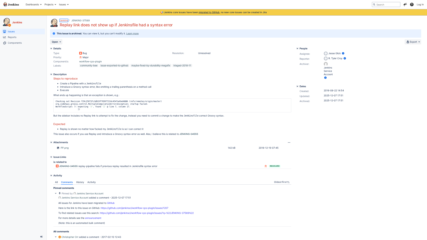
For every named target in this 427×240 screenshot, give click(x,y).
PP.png (65, 147)
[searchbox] (386, 4)
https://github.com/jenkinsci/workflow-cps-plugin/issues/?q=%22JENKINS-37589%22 (147, 213)
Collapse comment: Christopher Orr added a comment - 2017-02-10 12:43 (55, 237)
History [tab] (80, 182)
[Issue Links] (51, 157)
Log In (420, 4)
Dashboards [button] (32, 4)
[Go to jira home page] (11, 4)
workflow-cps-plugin (90, 61)
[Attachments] (51, 142)
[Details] (51, 48)
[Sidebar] (41, 236)
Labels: (57, 65)
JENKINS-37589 (80, 20)
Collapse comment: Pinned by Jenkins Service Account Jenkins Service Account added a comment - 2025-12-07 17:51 (55, 193)
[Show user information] (343, 53)
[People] (297, 48)
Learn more (132, 33)
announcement (93, 217)
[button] (405, 4)
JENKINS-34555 (68, 166)
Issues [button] (62, 4)
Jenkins (64, 20)
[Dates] (297, 86)
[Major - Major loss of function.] (80, 57)
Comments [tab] (67, 182)
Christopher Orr (70, 237)
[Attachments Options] (289, 142)
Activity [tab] (91, 182)
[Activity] (51, 175)
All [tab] (56, 182)
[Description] (51, 74)
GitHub (111, 203)
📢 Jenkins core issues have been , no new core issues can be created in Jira (213, 12)
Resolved (275, 166)
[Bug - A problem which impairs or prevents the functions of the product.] (80, 53)
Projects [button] (49, 4)
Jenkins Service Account (90, 193)
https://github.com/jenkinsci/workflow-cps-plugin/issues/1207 (134, 207)
